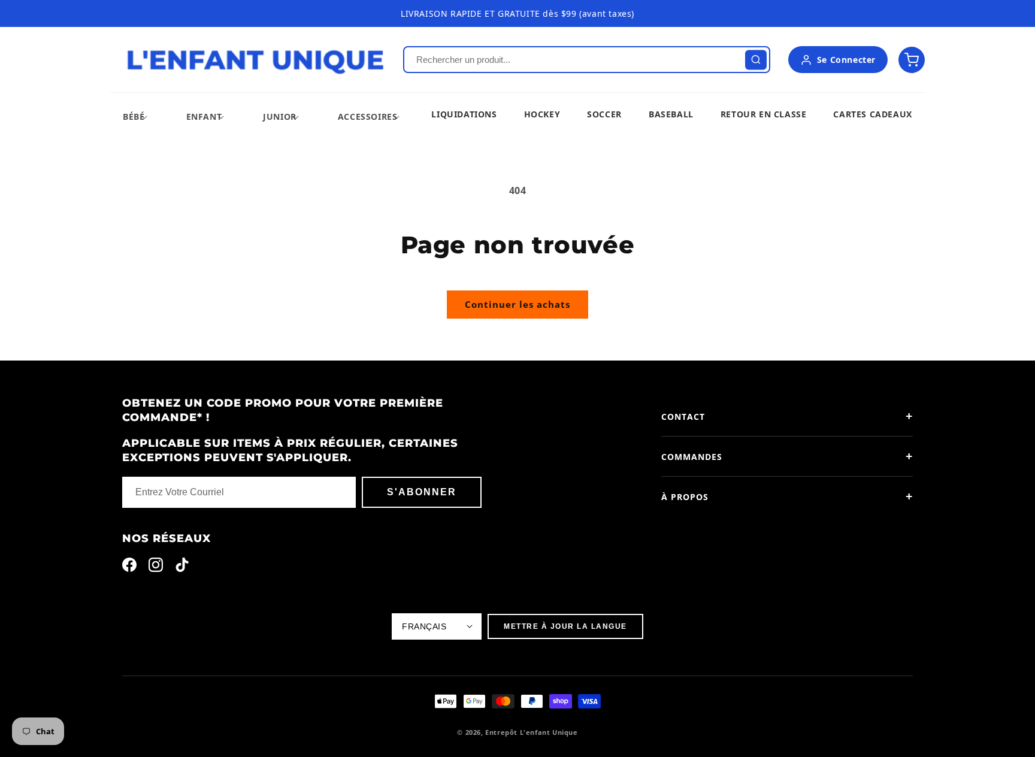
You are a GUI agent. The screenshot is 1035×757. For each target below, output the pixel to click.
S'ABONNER (421, 492)
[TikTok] (182, 567)
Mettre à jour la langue (565, 626)
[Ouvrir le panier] (911, 60)
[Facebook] (129, 567)
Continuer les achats (517, 304)
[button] (134, 116)
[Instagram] (156, 567)
